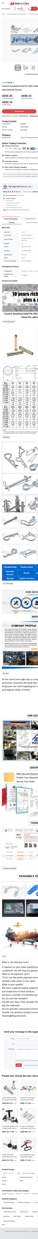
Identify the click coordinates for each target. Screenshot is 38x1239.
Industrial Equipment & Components (16, 14)
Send (18, 1065)
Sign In (5, 210)
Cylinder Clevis (29, 1216)
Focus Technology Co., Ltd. (25, 1231)
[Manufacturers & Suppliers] (19, 3)
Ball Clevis (7, 1216)
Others (4, 1184)
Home (3, 14)
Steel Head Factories (10, 1212)
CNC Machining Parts (26, 1177)
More (3, 1224)
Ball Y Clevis (17, 1216)
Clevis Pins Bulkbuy (9, 1221)
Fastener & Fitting (33, 14)
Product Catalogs (29, 1173)
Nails (21, 1181)
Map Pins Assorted (24, 1202)
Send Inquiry (19, 111)
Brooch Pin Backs (9, 1202)
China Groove (24, 1212)
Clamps (4, 1181)
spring (4, 1177)
